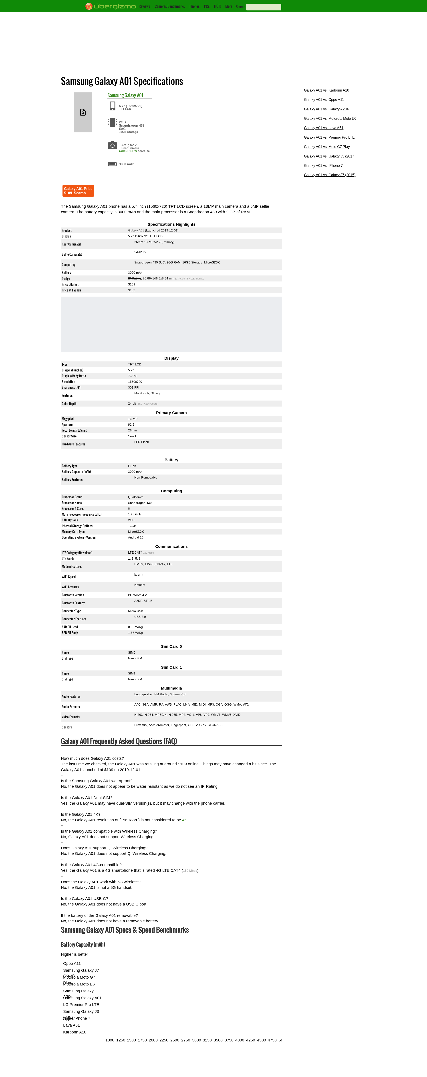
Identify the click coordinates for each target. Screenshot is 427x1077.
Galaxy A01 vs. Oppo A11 (324, 100)
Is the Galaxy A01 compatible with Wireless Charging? (109, 831)
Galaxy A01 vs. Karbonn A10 (326, 90)
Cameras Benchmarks (170, 6)
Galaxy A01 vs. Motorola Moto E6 (330, 118)
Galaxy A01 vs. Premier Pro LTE (329, 137)
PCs (206, 6)
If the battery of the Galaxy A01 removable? (99, 915)
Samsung (115, 95)
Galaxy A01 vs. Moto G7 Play (327, 147)
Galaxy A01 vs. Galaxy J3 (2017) (329, 156)
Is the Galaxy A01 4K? (81, 814)
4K (184, 820)
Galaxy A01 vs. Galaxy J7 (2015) (329, 175)
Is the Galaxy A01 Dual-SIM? (86, 798)
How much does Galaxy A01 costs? (92, 758)
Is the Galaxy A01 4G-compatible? (91, 865)
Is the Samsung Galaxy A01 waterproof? (97, 781)
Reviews (144, 6)
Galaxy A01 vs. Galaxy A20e (326, 109)
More (228, 6)
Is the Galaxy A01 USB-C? (84, 899)
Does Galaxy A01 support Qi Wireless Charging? (104, 848)
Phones (194, 6)
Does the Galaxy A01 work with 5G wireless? (101, 882)
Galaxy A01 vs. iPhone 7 (323, 166)
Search (240, 6)
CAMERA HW (128, 151)
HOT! (217, 6)
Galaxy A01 (134, 95)
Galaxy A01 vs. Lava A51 (323, 128)
